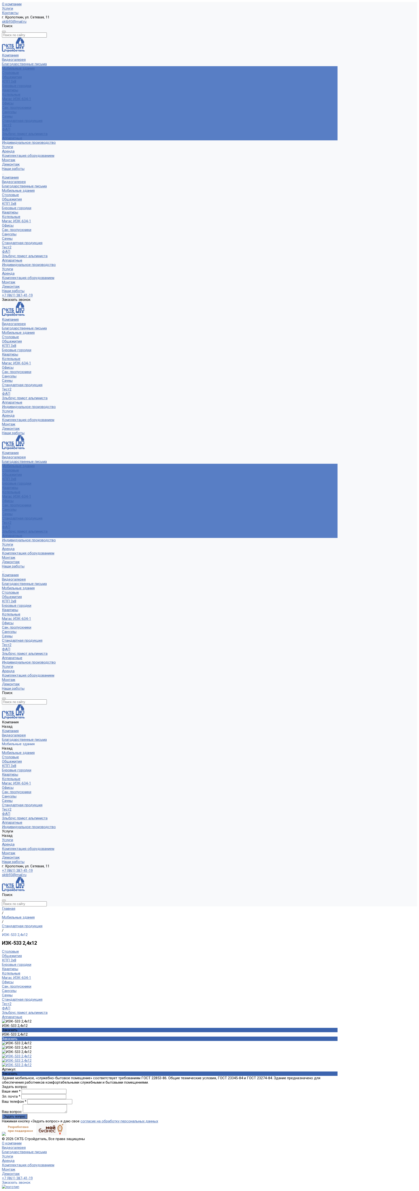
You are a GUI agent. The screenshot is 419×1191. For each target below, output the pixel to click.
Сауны (7, 116)
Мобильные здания (18, 190)
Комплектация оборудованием (28, 155)
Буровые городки (16, 86)
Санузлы (9, 112)
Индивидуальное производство (29, 265)
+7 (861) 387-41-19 (17, 295)
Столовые (10, 73)
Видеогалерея (14, 59)
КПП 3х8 (9, 81)
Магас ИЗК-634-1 (16, 99)
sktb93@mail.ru (14, 21)
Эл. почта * (11, 1096)
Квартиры (10, 90)
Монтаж (8, 160)
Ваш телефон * (14, 1101)
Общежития (12, 77)
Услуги (7, 8)
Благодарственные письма (24, 64)
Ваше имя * (12, 1091)
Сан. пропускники (16, 107)
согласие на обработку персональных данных (119, 1121)
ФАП (6, 129)
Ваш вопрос (12, 1112)
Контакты (10, 13)
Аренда (8, 151)
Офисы (8, 103)
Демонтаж (11, 164)
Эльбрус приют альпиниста (25, 134)
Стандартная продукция (22, 121)
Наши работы (13, 291)
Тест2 (6, 125)
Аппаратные (12, 138)
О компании (12, 4)
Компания (10, 177)
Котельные (11, 94)
